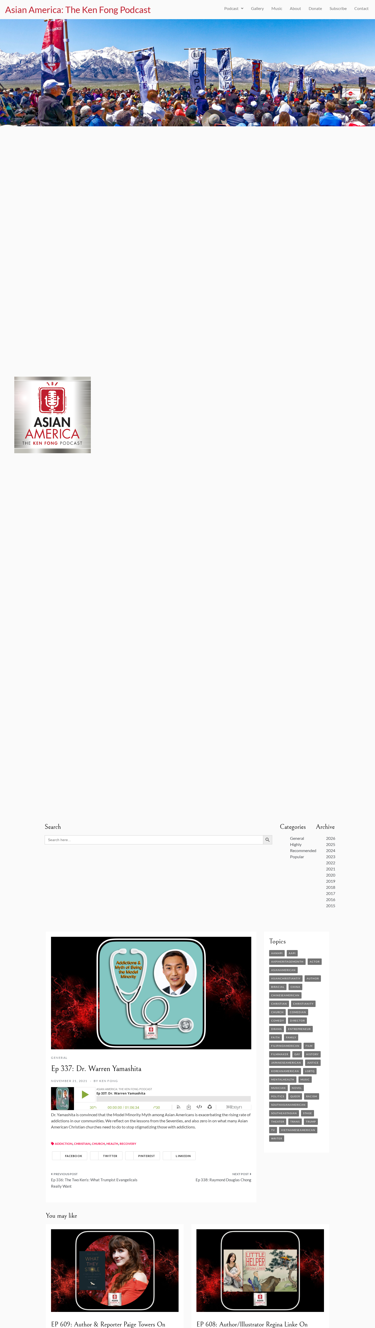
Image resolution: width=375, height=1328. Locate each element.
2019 (330, 881)
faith (275, 1037)
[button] (233, 8)
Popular (297, 856)
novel (297, 1087)
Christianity (303, 1003)
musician (278, 1087)
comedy (277, 1020)
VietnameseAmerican (298, 1130)
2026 (330, 838)
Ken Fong (108, 1081)
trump (311, 1121)
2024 (330, 850)
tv (273, 1130)
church (98, 1144)
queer (295, 1096)
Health (112, 1144)
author (313, 978)
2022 (330, 862)
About (295, 8)
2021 (330, 868)
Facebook (73, 1156)
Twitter (110, 1156)
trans (295, 1121)
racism (311, 1096)
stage (307, 1113)
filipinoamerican (285, 1045)
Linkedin (183, 1156)
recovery (128, 1144)
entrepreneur (299, 1028)
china (295, 986)
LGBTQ (310, 1071)
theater (277, 1121)
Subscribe (338, 8)
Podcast (231, 8)
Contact (361, 8)
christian (82, 1144)
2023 (330, 856)
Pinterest (146, 1156)
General (297, 838)
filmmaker (279, 1054)
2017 (330, 893)
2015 (330, 905)
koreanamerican (285, 1071)
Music (276, 8)
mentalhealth (282, 1079)
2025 (330, 844)
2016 (330, 899)
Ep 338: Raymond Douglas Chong (223, 1179)
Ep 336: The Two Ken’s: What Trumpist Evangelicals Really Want (94, 1183)
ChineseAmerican (285, 995)
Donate (315, 8)
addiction (63, 1144)
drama (276, 1028)
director (297, 1020)
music (305, 1079)
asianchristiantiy (286, 978)
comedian (298, 1012)
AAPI (292, 953)
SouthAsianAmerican (288, 1104)
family (291, 1037)
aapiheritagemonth (287, 961)
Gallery (257, 8)
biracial (277, 986)
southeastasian (284, 1113)
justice (313, 1062)
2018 (330, 887)
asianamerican (283, 970)
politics (277, 1096)
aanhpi (277, 953)
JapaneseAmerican (286, 1062)
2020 (330, 874)
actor (315, 961)
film (309, 1045)
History (312, 1054)
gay (297, 1054)
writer (276, 1138)
